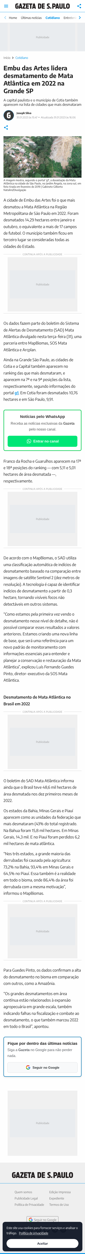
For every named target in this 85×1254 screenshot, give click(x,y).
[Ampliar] (76, 142)
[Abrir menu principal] (6, 6)
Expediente (56, 1198)
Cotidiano (53, 18)
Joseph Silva (24, 113)
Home (13, 18)
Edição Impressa (60, 1192)
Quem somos (23, 1192)
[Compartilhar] (79, 6)
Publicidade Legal (26, 1198)
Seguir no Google (45, 1220)
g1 (17, 392)
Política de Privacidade (29, 1204)
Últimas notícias (31, 18)
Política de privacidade (33, 1233)
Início (6, 58)
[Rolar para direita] (80, 18)
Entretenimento (74, 18)
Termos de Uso (59, 1204)
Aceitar (42, 1243)
